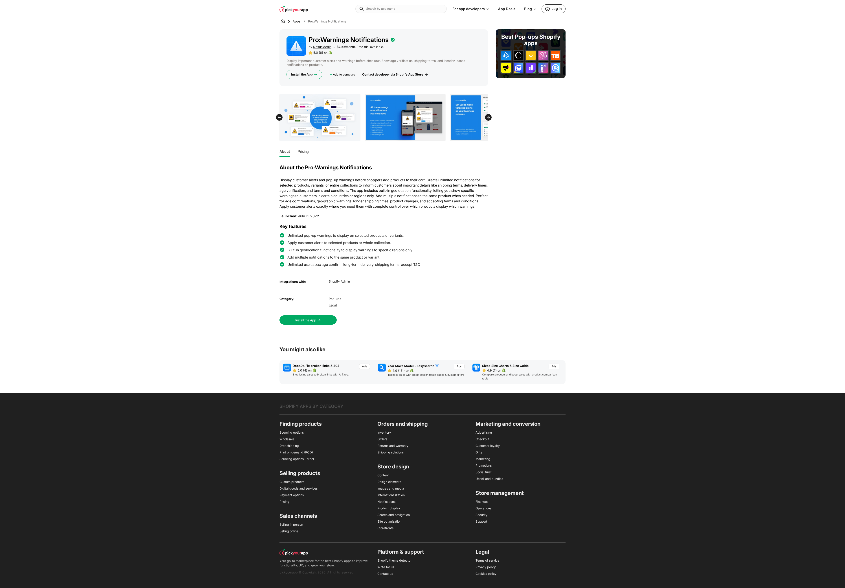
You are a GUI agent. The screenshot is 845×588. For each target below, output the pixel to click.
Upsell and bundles (489, 479)
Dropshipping (289, 445)
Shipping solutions (390, 452)
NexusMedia (322, 47)
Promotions (484, 465)
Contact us (385, 573)
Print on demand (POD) (296, 452)
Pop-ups (335, 299)
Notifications (386, 501)
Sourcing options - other (296, 459)
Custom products (291, 482)
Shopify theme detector (394, 560)
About (284, 151)
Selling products (299, 473)
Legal (333, 305)
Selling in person (291, 524)
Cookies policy (486, 573)
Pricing (303, 151)
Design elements (389, 482)
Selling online (288, 531)
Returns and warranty (392, 445)
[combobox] (401, 9)
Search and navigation (393, 515)
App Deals (506, 9)
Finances (482, 501)
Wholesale (286, 439)
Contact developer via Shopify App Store (392, 74)
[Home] (286, 21)
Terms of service (487, 560)
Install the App (302, 74)
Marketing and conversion (508, 424)
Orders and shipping (402, 424)
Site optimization (389, 521)
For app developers (468, 9)
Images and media (390, 488)
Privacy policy (486, 567)
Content (383, 475)
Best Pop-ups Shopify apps (530, 40)
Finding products (300, 424)
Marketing (483, 459)
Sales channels (298, 516)
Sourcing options (291, 432)
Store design (393, 466)
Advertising (484, 432)
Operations (483, 508)
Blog (528, 9)
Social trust (484, 472)
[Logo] (293, 9)
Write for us (385, 567)
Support (481, 521)
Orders (382, 439)
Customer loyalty (488, 445)
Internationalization (391, 495)
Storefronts (385, 528)
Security (481, 515)
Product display (388, 508)
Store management (500, 493)
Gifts (479, 452)
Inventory (384, 432)
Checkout (482, 439)
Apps (296, 21)
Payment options (291, 495)
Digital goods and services (298, 488)
